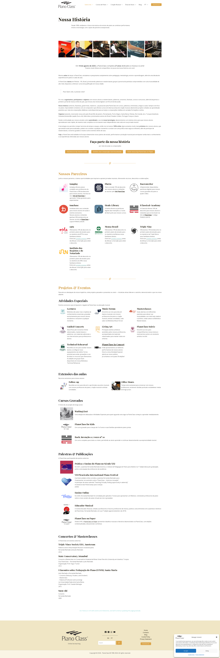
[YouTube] (114, 632)
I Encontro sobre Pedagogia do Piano (77, 570)
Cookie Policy (191, 654)
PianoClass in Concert (113, 344)
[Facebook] (106, 632)
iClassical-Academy (150, 205)
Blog (145, 635)
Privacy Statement (200, 654)
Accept (186, 651)
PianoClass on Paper (85, 518)
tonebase (74, 205)
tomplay (74, 183)
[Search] (119, 643)
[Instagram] (108, 632)
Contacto (146, 632)
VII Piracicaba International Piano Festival (96, 474)
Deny (207, 651)
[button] (216, 637)
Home (146, 630)
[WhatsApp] (111, 632)
